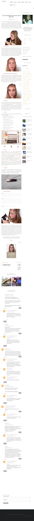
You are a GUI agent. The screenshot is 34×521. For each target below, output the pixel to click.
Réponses (5, 308)
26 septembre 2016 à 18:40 (9, 386)
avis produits (29, 73)
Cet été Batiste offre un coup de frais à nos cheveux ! (29, 120)
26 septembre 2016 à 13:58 (9, 295)
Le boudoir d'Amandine (10, 406)
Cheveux (28, 77)
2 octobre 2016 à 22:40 (10, 360)
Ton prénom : (16, 499)
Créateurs (27, 80)
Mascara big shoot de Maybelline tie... (5, 285)
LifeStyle (27, 91)
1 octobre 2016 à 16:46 (8, 447)
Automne (24, 73)
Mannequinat (25, 94)
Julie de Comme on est (12, 310)
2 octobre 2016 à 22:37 (10, 337)
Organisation (29, 97)
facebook (25, 43)
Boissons (30, 76)
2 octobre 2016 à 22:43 (10, 415)
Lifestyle (11, 2)
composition (24, 79)
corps (24, 80)
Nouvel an (24, 97)
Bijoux (31, 74)
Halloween (24, 88)
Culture (24, 82)
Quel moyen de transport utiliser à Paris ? (28, 143)
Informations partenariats (26, 47)
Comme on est (15, 514)
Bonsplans (24, 77)
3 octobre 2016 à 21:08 (10, 378)
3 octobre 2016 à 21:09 (10, 436)
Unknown (7, 385)
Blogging (26, 76)
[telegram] (4, 262)
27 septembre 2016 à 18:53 (9, 424)
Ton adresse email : (16, 496)
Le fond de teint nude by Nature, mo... (16, 285)
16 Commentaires (18, 262)
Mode (26, 2)
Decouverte (28, 82)
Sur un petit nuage (9, 294)
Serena (6, 324)
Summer (29, 103)
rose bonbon (14, 104)
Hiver (28, 88)
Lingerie (30, 91)
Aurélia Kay (9, 368)
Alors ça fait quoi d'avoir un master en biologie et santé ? (29, 148)
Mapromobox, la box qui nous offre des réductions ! (29, 129)
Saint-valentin (25, 103)
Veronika (7, 423)
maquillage (29, 94)
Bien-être (27, 74)
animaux (28, 71)
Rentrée (28, 100)
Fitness (28, 85)
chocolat (2, 104)
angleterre (24, 71)
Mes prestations (24, 53)
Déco (15, 2)
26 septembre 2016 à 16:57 (9, 350)
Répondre (5, 321)
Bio (23, 76)
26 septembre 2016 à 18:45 (9, 407)
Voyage (19, 2)
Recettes (24, 100)
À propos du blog (24, 51)
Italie (23, 91)
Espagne (24, 85)
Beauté (23, 2)
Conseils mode (30, 79)
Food (30, 2)
